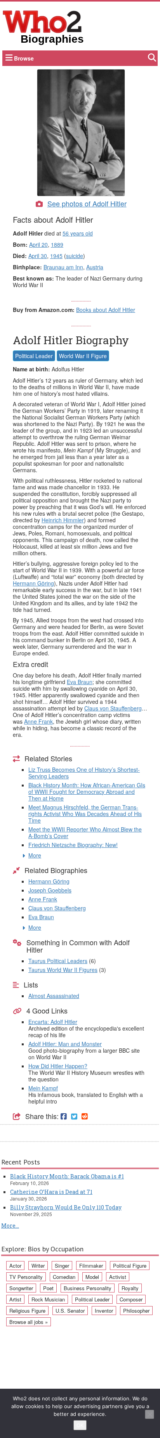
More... (10, 1225)
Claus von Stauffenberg (113, 708)
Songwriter (21, 1288)
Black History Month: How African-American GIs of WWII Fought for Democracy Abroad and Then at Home (86, 791)
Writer (38, 1265)
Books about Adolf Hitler (105, 310)
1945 (56, 256)
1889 (57, 244)
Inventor (104, 1310)
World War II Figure (83, 356)
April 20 (38, 244)
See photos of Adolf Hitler (87, 203)
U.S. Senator (70, 1310)
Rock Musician (48, 1299)
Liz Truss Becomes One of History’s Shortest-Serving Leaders (84, 773)
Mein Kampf (43, 1088)
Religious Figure (27, 1310)
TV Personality (26, 1276)
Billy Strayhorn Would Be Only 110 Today (66, 1207)
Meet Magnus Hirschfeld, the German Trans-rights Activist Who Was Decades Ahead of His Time (85, 813)
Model (92, 1276)
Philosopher (136, 1310)
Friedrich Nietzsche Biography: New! (73, 845)
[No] (149, 1414)
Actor (15, 1265)
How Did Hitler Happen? (57, 1066)
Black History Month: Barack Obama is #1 (67, 1176)
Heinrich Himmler (63, 520)
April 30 (37, 256)
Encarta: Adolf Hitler (52, 1022)
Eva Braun (79, 682)
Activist (117, 1276)
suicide (74, 256)
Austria (94, 267)
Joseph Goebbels (49, 890)
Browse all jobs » (28, 1321)
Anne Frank (38, 721)
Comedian (64, 1276)
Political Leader (34, 356)
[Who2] (42, 21)
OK (80, 1425)
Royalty (130, 1288)
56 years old (78, 233)
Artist (15, 1299)
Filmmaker (91, 1265)
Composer (131, 1299)
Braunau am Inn (63, 267)
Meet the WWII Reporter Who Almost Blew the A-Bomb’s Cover (85, 832)
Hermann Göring (33, 583)
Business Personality (87, 1288)
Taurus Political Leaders (57, 961)
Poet (48, 1288)
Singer (62, 1265)
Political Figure (129, 1265)
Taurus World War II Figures (62, 970)
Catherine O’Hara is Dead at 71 (51, 1191)
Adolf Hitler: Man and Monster (65, 1044)
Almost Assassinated (53, 996)
